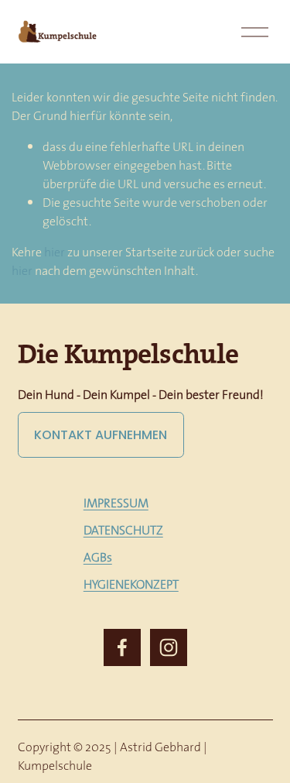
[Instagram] (168, 647)
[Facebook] (122, 647)
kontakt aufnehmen (100, 435)
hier (54, 252)
